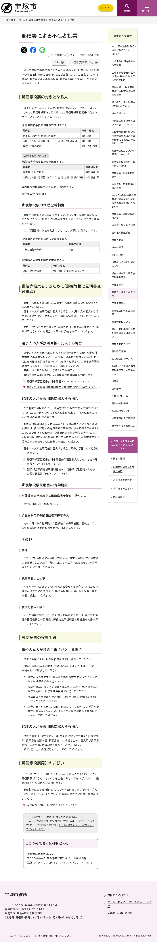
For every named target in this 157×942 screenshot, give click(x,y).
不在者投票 (117, 284)
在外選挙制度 (119, 303)
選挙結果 (116, 388)
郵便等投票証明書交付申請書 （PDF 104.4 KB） (56, 381)
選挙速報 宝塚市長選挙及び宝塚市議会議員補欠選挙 (123, 91)
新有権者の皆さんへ (122, 359)
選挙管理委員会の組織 (123, 225)
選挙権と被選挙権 (121, 232)
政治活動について (121, 322)
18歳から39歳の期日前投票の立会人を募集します (123, 370)
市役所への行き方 (118, 895)
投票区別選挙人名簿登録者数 (123, 469)
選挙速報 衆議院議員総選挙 (123, 216)
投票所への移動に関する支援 (123, 264)
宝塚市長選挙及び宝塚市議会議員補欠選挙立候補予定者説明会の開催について (123, 137)
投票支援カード (120, 113)
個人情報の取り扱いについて (55, 936)
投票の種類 (117, 247)
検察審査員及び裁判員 (123, 418)
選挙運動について (121, 344)
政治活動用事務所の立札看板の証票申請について (123, 333)
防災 (107, 8)
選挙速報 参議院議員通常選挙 (123, 186)
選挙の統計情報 (120, 403)
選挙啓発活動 (119, 351)
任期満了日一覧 (120, 396)
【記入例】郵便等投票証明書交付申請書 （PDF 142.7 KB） (62, 387)
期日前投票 (117, 255)
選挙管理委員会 (37, 20)
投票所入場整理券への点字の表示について (123, 123)
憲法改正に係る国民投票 (123, 312)
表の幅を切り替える (35, 156)
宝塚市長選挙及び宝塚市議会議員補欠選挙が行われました (123, 76)
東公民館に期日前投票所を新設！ (123, 63)
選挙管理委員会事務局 (123, 426)
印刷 (57, 62)
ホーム (22, 20)
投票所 (115, 381)
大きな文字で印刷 (82, 62)
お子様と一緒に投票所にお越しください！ (123, 104)
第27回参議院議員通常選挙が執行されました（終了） (124, 50)
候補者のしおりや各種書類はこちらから (123, 153)
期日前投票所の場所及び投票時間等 (123, 275)
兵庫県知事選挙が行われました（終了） (123, 164)
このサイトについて (20, 936)
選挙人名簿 (117, 240)
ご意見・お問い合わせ (120, 913)
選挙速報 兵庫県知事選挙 (123, 175)
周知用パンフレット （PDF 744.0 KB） (50, 805)
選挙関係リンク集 (121, 411)
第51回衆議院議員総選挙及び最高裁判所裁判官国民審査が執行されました (124, 201)
